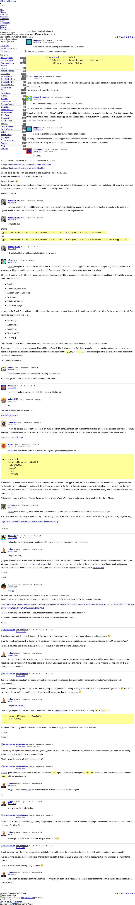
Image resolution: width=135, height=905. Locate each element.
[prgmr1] (3, 446)
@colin (11, 591)
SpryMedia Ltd (27, 897)
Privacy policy (6, 902)
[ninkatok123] (3, 400)
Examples (4, 14)
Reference (4, 16)
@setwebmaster (16, 705)
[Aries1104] (3, 537)
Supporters (17, 902)
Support (3, 25)
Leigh (35, 40)
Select (28, 790)
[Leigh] (29, 42)
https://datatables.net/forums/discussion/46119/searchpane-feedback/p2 (30, 521)
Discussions (5, 29)
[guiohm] (3, 369)
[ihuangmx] (3, 387)
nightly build (60, 710)
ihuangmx (12, 386)
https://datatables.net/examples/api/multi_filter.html (24, 168)
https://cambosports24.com (12, 437)
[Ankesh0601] (29, 151)
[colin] (3, 550)
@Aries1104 (15, 555)
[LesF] (29, 76)
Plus (2, 10)
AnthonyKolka (14, 200)
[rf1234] (3, 586)
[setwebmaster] (8, 630)
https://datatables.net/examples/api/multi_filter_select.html (27, 164)
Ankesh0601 (38, 149)
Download (4, 18)
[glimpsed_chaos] (29, 98)
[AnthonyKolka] (3, 202)
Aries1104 (12, 536)
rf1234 (10, 584)
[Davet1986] (3, 424)
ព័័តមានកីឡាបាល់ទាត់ (9, 415)
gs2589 (11, 505)
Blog (2, 21)
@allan (11, 266)
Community (5, 23)
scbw (10, 260)
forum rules (37, 564)
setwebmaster (22, 630)
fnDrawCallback (51, 57)
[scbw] (3, 261)
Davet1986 (12, 422)
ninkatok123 (13, 399)
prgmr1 (11, 444)
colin (10, 549)
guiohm (11, 367)
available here (98, 567)
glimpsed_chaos (40, 97)
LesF (36, 76)
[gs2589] (3, 506)
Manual (3, 12)
